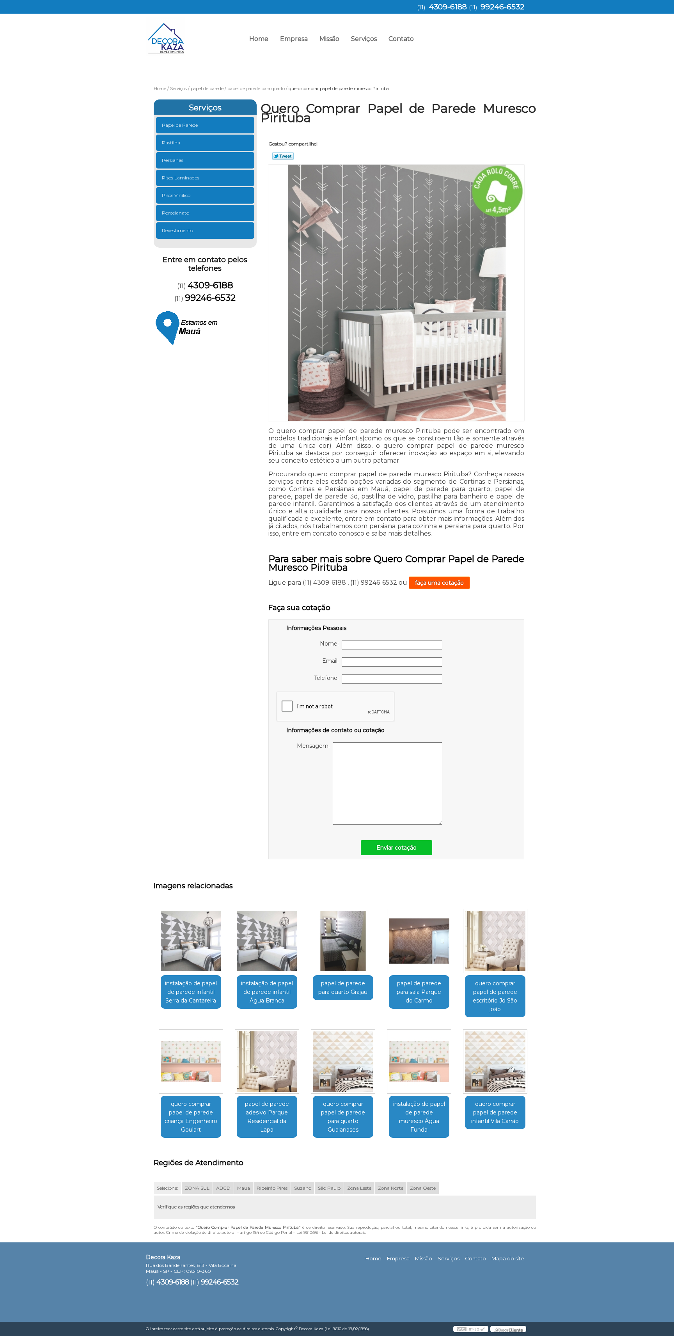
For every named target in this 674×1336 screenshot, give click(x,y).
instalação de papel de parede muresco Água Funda (419, 1116)
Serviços (364, 39)
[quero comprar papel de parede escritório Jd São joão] (495, 941)
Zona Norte (390, 1188)
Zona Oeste (423, 1188)
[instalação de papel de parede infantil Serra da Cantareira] (191, 941)
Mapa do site (507, 1258)
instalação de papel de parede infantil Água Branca (267, 992)
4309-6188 (448, 6)
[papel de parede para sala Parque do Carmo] (419, 941)
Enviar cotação (396, 847)
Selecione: (167, 1188)
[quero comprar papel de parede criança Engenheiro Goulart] (191, 1061)
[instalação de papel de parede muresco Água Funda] (419, 1061)
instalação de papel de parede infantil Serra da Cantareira (191, 992)
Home (258, 39)
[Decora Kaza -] (191, 33)
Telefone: (328, 677)
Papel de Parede (180, 125)
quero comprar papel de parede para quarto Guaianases (343, 1116)
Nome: (331, 643)
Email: (332, 660)
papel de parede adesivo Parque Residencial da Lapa (267, 1116)
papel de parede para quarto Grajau (342, 987)
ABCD (223, 1188)
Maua (243, 1188)
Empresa (294, 39)
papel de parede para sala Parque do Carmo (419, 992)
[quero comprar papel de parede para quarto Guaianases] (343, 1061)
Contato (401, 39)
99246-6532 (502, 6)
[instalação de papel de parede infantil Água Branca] (267, 941)
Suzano (302, 1188)
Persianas (172, 160)
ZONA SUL (197, 1188)
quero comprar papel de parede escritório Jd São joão (495, 996)
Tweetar (283, 156)
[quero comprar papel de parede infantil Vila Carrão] (495, 1061)
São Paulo (329, 1188)
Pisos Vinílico (176, 195)
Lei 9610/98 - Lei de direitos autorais (330, 1232)
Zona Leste (359, 1188)
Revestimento (177, 230)
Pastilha (171, 142)
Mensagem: (315, 745)
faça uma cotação (439, 582)
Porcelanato (175, 213)
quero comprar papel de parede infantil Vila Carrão (495, 1112)
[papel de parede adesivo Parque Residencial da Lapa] (267, 1061)
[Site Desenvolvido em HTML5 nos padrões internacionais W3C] (470, 1329)
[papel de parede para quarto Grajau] (343, 941)
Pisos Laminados (180, 178)
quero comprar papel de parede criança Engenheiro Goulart (191, 1116)
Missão (329, 39)
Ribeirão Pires (272, 1188)
